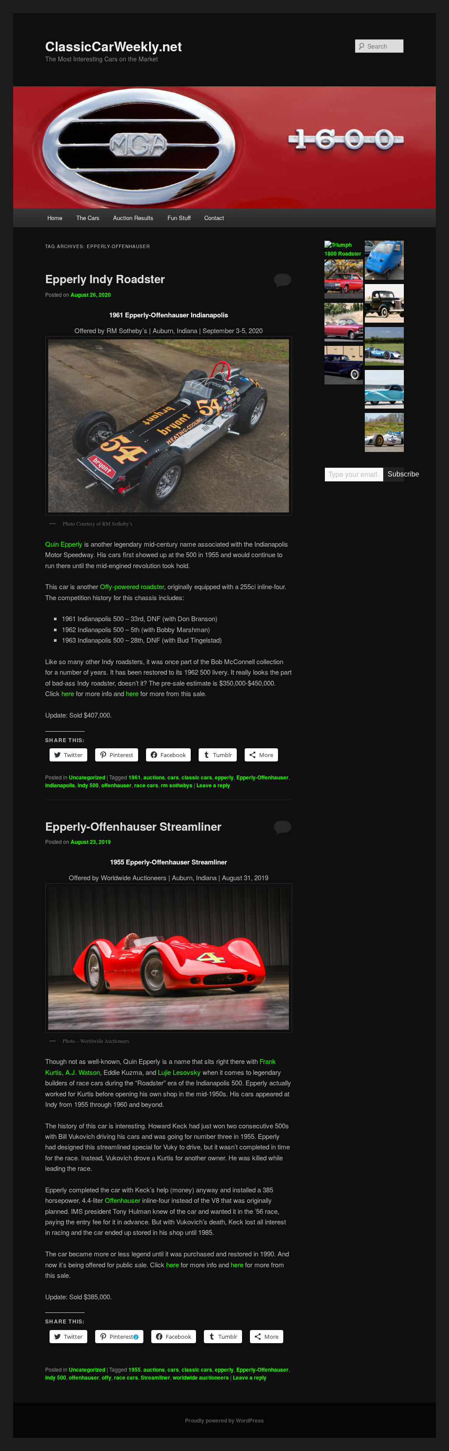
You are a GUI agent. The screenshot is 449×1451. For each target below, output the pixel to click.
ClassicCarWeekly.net (113, 45)
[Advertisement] (364, 625)
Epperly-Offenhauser (262, 777)
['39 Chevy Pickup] (384, 304)
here (67, 693)
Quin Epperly (63, 543)
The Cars (88, 217)
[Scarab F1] (384, 347)
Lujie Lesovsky (179, 1072)
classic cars (197, 777)
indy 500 (88, 785)
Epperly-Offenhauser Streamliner (133, 826)
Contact (214, 217)
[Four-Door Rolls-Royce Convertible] (343, 323)
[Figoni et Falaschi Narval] (384, 390)
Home (54, 217)
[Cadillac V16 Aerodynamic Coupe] (343, 366)
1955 (134, 1369)
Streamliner (155, 1377)
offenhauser (116, 785)
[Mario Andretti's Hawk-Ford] (384, 433)
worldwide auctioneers (201, 1377)
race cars (146, 785)
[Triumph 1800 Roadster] (343, 249)
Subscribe (395, 474)
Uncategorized (87, 777)
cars (173, 777)
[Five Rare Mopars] (343, 280)
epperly (224, 777)
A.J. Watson (82, 1072)
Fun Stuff (179, 217)
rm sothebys (176, 785)
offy (106, 1377)
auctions (154, 777)
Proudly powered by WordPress (224, 1420)
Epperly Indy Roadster (105, 278)
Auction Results (133, 217)
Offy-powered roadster (132, 586)
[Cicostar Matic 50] (384, 261)
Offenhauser (122, 1200)
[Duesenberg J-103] (343, 409)
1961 (134, 777)
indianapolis (60, 785)
